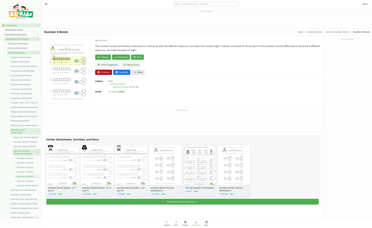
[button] (21, 25)
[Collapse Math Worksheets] (37, 52)
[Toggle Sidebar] (42, 114)
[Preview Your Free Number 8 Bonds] (68, 71)
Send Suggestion (109, 64)
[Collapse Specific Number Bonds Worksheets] (37, 152)
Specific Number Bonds (337, 32)
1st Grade (112, 91)
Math (300, 32)
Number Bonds (314, 32)
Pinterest (105, 72)
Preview (105, 57)
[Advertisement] (182, 120)
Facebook (123, 72)
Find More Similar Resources (181, 201)
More (139, 72)
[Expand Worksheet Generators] (37, 34)
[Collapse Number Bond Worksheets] (37, 131)
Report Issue (133, 64)
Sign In (365, 4)
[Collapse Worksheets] (37, 25)
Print (139, 57)
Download (123, 57)
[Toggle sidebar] (46, 4)
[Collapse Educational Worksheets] (37, 39)
